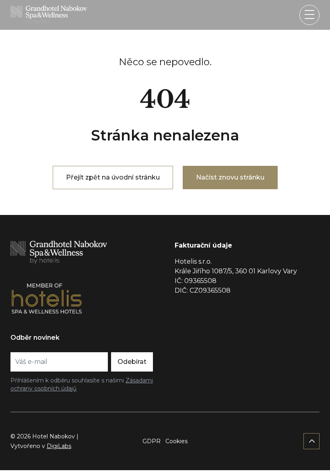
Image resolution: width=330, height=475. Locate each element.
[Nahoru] (311, 441)
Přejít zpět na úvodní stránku (113, 177)
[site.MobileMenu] (309, 15)
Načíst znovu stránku (230, 177)
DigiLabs (59, 446)
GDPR (151, 441)
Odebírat (132, 362)
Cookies (176, 441)
